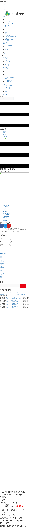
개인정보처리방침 (8, 502)
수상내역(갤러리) (8, 45)
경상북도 (2, 267)
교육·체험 (5, 38)
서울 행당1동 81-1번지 (11, 300)
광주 (1, 276)
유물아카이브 (7, 35)
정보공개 (6, 52)
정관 (5, 29)
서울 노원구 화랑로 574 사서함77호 (14, 298)
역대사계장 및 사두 (8, 23)
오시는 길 (6, 25)
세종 (1, 264)
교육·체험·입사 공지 (8, 39)
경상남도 (2, 273)
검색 (23, 286)
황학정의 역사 (7, 21)
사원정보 (6, 32)
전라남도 (2, 274)
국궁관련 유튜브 (8, 48)
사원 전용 (5, 26)
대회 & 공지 (5, 42)
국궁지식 (6, 49)
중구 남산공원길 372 (10, 297)
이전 (5, 253)
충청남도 (2, 263)
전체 (1, 293)
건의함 (5, 31)
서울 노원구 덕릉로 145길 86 (12, 301)
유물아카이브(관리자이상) (10, 36)
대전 (1, 266)
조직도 (5, 19)
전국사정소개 (7, 46)
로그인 (4, 3)
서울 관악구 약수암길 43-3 (12, 306)
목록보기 (2, 253)
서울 (1, 257)
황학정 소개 (5, 16)
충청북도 (2, 261)
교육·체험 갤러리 (8, 41)
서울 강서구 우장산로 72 (11, 304)
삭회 (5, 33)
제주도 (1, 279)
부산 (1, 277)
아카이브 (5, 53)
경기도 (1, 259)
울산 (1, 271)
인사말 (5, 18)
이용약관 (4, 499)
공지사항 (6, 28)
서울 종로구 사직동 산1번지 (12, 307)
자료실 (4, 43)
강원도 (1, 260)
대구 (1, 270)
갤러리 (5, 51)
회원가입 (5, 5)
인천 (1, 256)
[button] (14, 7)
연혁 (5, 22)
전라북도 (2, 269)
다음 (7, 253)
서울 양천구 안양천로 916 (12, 303)
